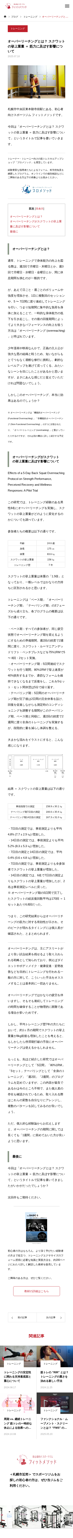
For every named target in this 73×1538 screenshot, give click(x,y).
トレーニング (18, 28)
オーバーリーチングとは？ (26, 216)
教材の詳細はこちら (36, 1291)
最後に (14, 231)
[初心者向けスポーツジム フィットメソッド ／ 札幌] (15, 6)
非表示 (39, 208)
